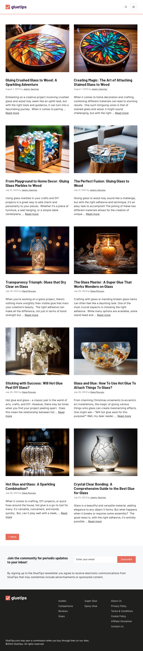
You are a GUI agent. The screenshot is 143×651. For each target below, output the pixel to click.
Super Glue (91, 601)
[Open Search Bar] (126, 7)
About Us (116, 601)
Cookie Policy (118, 616)
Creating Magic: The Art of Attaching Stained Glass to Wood (103, 82)
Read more (12, 113)
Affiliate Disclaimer (121, 621)
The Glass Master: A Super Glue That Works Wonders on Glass (103, 284)
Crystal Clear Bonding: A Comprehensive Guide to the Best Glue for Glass (104, 488)
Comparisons (65, 606)
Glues (61, 616)
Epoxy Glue (91, 606)
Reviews (63, 611)
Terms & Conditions (122, 611)
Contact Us (117, 626)
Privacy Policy (118, 606)
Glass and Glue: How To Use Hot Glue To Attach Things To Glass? (105, 385)
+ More (12, 536)
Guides (62, 601)
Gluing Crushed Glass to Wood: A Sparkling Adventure (31, 82)
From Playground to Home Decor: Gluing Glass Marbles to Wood (37, 183)
